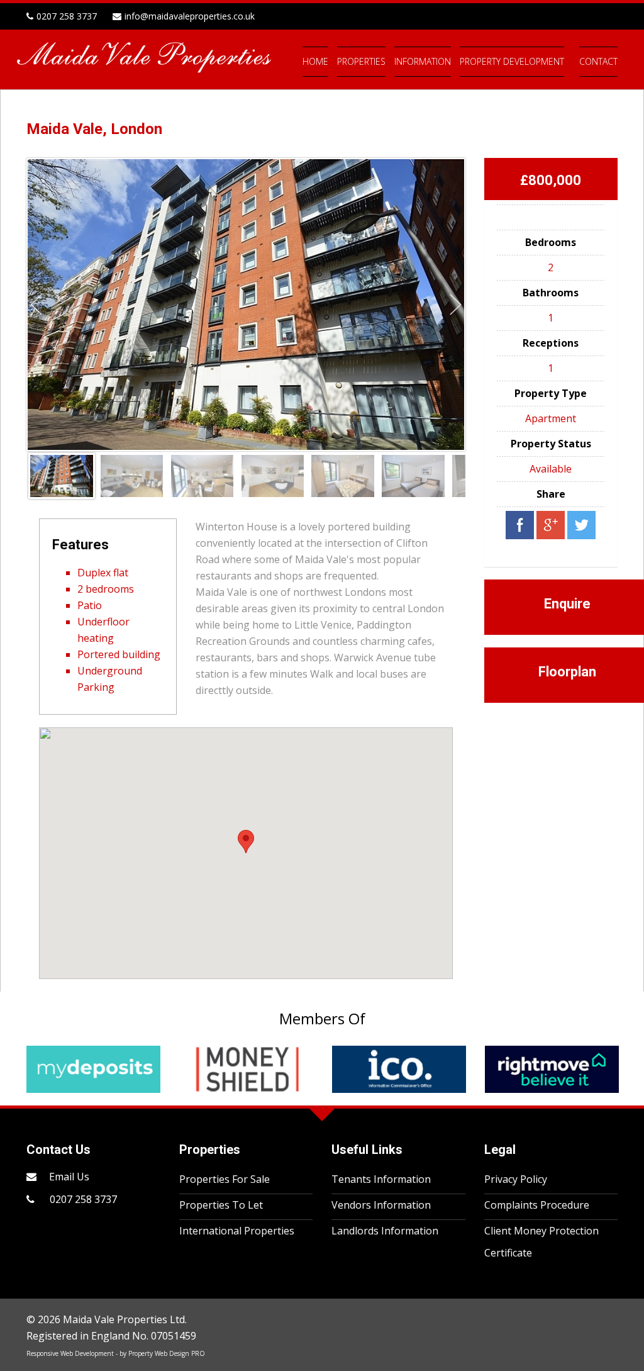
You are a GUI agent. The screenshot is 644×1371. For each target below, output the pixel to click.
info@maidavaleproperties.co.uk (190, 16)
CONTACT (598, 61)
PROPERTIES (361, 61)
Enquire (567, 604)
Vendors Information (381, 1205)
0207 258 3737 (82, 1199)
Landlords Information (384, 1231)
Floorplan (567, 672)
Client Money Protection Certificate (541, 1242)
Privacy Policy (515, 1179)
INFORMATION (422, 61)
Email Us (69, 1177)
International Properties (236, 1231)
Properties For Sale (224, 1179)
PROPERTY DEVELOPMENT (512, 61)
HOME (315, 61)
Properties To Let (221, 1205)
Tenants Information (381, 1179)
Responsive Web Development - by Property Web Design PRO (115, 1353)
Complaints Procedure (536, 1205)
